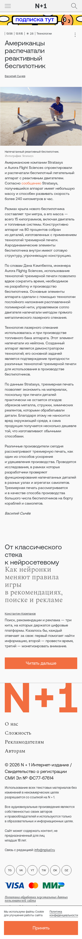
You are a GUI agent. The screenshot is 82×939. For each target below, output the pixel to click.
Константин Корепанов (20, 613)
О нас (11, 724)
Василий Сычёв (17, 513)
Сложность (18, 733)
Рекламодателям (24, 742)
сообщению (31, 183)
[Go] (8, 6)
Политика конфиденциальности (64, 913)
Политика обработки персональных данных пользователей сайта (36, 899)
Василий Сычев (15, 76)
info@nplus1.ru (44, 850)
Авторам (15, 751)
